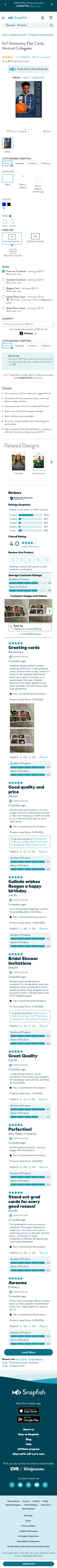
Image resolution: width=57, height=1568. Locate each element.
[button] (3, 17)
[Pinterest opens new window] (30, 1483)
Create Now (28, 1564)
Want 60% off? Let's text (28, 1454)
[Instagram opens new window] (21, 1483)
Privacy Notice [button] (28, 1526)
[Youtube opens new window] (38, 1483)
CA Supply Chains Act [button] (28, 1536)
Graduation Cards (18, 34)
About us (28, 1429)
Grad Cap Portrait (39, 473)
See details (38, 378)
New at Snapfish (28, 1434)
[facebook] (13, 1483)
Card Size (8, 230)
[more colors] (4, 209)
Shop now (36, 5)
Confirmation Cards (18, 1362)
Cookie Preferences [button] (28, 1531)
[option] (7, 145)
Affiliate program (28, 1449)
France (26, 1501)
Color (6, 199)
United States (31, 1505)
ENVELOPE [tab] (38, 77)
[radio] (4, 204)
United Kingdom (13, 1505)
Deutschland (13, 1501)
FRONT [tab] (16, 77)
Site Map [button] (28, 1515)
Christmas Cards (16, 1365)
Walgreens (46, 299)
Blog (28, 1439)
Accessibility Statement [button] (28, 1541)
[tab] (31, 129)
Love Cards (21, 1359)
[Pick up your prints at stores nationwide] (14, 1468)
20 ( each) (18, 324)
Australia (45, 1505)
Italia (45, 1501)
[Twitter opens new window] (46, 1483)
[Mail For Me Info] (14, 364)
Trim (5, 216)
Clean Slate (18, 473)
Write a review (41, 57)
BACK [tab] (26, 77)
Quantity (7, 318)
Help (28, 1444)
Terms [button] (28, 1521)
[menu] (47, 131)
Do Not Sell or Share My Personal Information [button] (28, 1546)
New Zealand (28, 1508)
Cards (4, 34)
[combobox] (28, 25)
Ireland (36, 1501)
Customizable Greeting (16, 158)
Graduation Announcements (41, 34)
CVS (8, 302)
